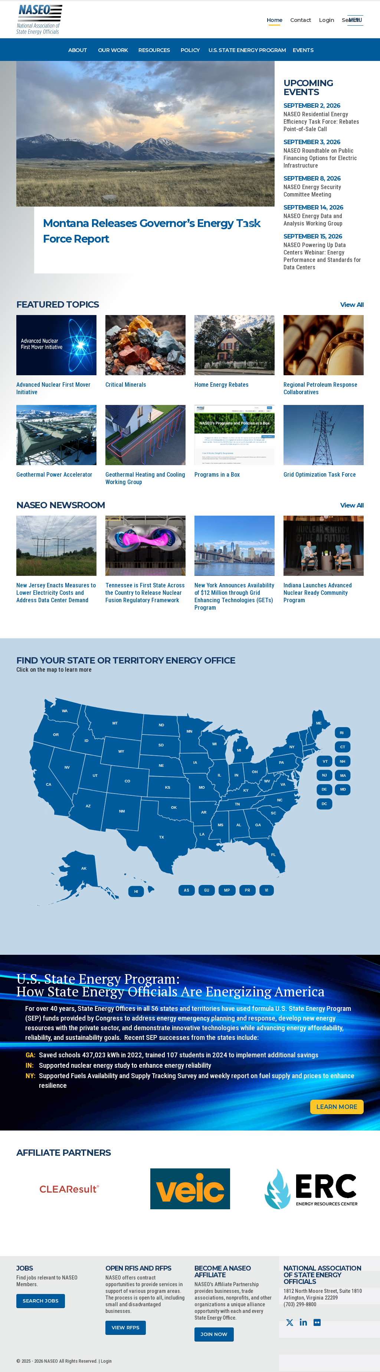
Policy (190, 50)
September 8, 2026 (312, 178)
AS (186, 890)
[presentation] (21, 1188)
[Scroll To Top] (367, 1363)
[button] (237, 224)
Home (274, 20)
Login (326, 20)
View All (352, 304)
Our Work (113, 50)
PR (247, 890)
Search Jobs (41, 1301)
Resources (154, 50)
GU (206, 890)
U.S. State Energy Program (247, 50)
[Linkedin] (303, 1323)
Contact (300, 20)
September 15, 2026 (313, 236)
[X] (290, 1323)
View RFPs (126, 1327)
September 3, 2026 (312, 142)
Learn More (337, 1106)
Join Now (214, 1334)
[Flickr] (317, 1323)
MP (227, 890)
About (77, 50)
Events (303, 50)
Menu (355, 20)
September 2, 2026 (312, 105)
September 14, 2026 (314, 207)
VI (266, 890)
